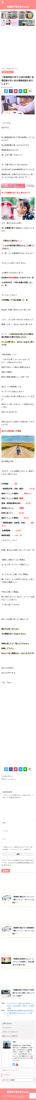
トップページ (7, 1028)
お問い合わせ (7, 1023)
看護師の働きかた (8, 776)
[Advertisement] (18, 47)
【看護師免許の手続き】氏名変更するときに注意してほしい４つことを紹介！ (23, 993)
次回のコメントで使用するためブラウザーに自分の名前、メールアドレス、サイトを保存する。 (17, 848)
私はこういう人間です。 (10, 1036)
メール (5, 831)
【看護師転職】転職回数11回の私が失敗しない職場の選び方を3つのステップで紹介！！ (20, 1013)
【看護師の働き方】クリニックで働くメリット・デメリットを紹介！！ (23, 899)
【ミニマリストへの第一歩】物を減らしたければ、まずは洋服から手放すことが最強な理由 (20, 1005)
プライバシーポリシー (10, 1032)
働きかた (13, 779)
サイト (4, 839)
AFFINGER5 (21, 1097)
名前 (4, 823)
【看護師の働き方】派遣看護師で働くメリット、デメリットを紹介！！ (23, 931)
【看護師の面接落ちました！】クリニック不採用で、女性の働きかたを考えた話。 (23, 962)
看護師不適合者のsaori (18, 6)
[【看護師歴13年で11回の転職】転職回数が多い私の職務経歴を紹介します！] (20, 91)
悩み (4, 779)
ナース (8, 779)
